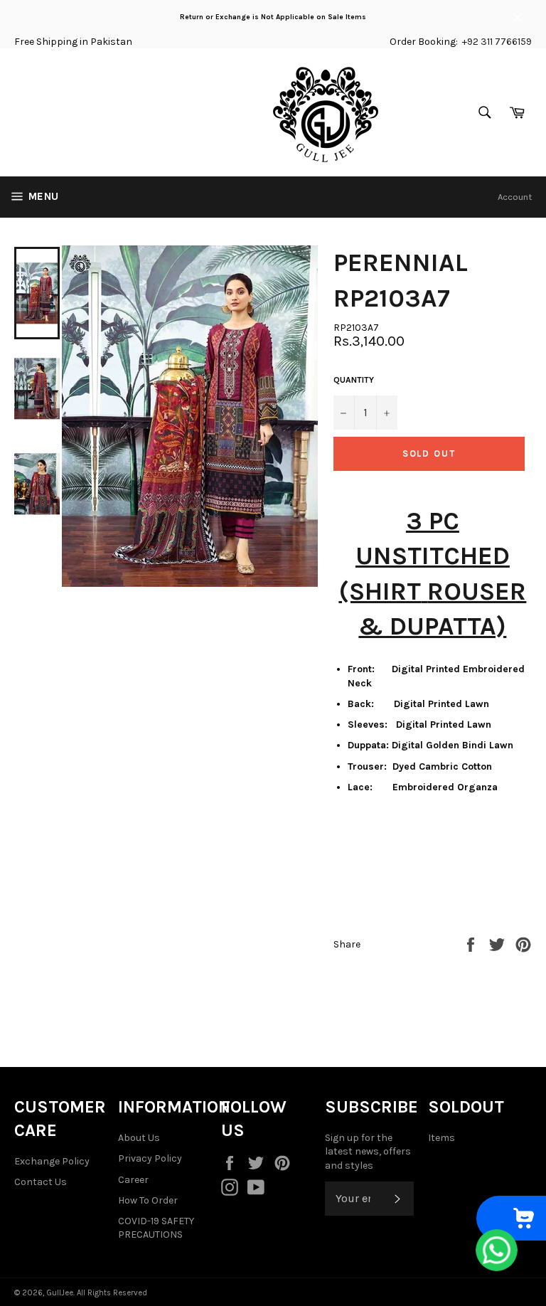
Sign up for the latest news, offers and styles (368, 1152)
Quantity (353, 380)
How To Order (148, 1200)
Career (133, 1180)
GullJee (59, 1292)
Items (441, 1138)
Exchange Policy (52, 1161)
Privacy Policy (150, 1158)
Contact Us (40, 1182)
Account (515, 196)
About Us (139, 1138)
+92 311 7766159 (497, 42)
